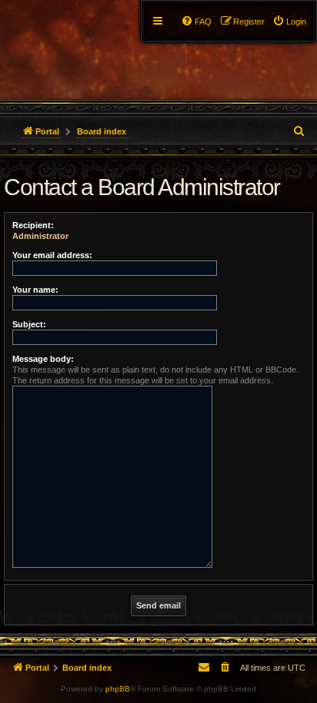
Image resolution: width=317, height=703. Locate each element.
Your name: (35, 289)
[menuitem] (289, 21)
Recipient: (33, 225)
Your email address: (52, 255)
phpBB (117, 689)
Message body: (43, 358)
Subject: (29, 324)
